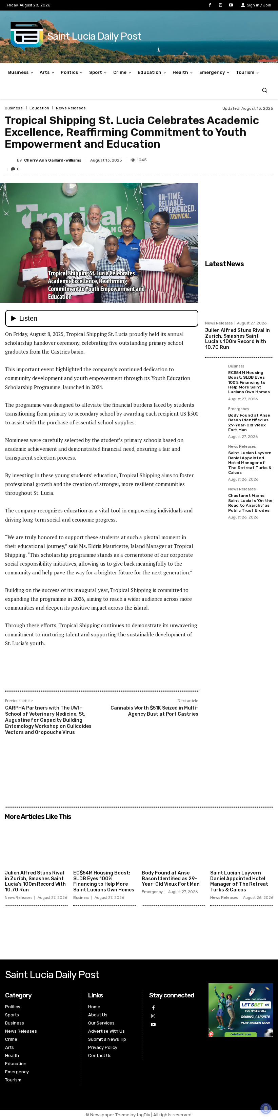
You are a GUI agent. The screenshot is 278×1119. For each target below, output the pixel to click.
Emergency (238, 409)
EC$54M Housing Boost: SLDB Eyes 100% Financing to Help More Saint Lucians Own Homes (249, 382)
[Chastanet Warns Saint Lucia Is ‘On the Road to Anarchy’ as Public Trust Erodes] (214, 496)
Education (39, 108)
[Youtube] (231, 5)
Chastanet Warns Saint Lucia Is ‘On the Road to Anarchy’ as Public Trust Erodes (250, 502)
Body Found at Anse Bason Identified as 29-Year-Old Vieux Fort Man (249, 422)
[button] (264, 90)
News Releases (71, 108)
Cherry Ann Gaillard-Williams (52, 160)
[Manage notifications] (265, 1108)
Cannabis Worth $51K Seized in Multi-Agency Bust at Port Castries (154, 711)
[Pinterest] (234, 159)
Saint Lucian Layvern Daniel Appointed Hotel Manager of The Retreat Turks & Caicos (250, 462)
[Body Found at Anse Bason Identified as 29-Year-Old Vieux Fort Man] (214, 416)
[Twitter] (219, 159)
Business (14, 108)
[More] (266, 159)
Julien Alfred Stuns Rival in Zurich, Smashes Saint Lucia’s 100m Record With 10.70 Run (237, 339)
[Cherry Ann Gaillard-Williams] (11, 160)
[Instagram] (220, 5)
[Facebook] (209, 5)
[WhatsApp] (250, 159)
